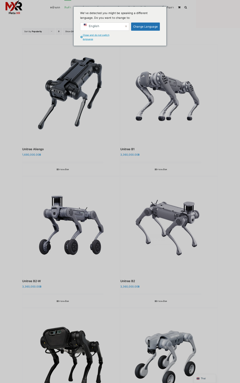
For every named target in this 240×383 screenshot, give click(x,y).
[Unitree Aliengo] (71, 93)
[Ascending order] (59, 31)
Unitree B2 (127, 281)
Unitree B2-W (31, 281)
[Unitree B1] (169, 93)
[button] (185, 7)
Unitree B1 (127, 149)
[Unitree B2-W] (71, 225)
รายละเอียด (64, 169)
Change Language (145, 26)
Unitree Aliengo (33, 149)
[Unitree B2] (169, 225)
